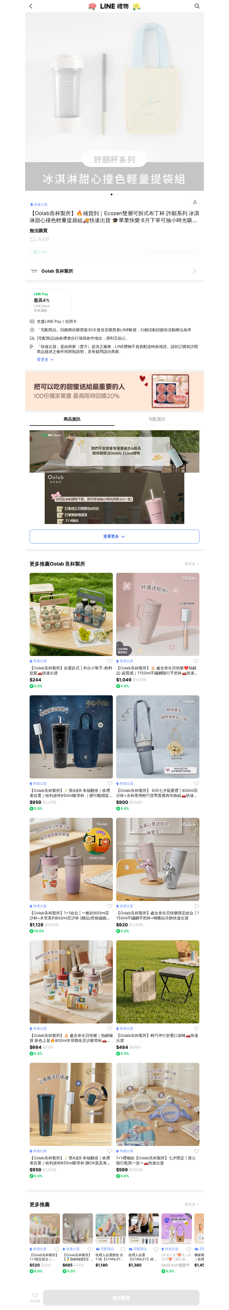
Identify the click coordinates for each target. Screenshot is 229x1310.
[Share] (194, 202)
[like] (110, 661)
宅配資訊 (157, 419)
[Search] (197, 6)
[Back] (31, 6)
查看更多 (111, 536)
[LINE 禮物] (114, 6)
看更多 (190, 563)
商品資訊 (72, 419)
